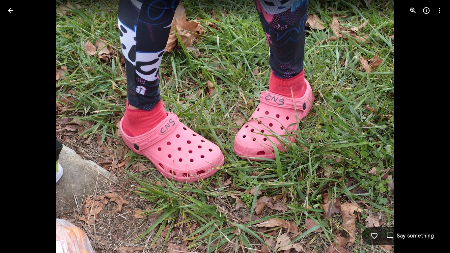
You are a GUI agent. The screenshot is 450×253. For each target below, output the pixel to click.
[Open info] (426, 10)
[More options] (439, 10)
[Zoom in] (413, 10)
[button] (18, 126)
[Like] (374, 236)
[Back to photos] (10, 10)
